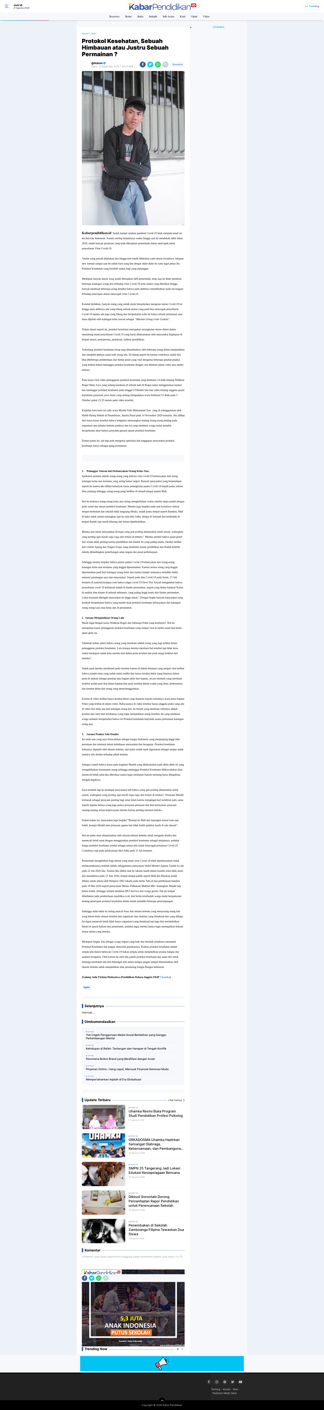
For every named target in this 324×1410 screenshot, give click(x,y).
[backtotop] (162, 1401)
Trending (314, 6)
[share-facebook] (143, 64)
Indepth (153, 16)
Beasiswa (114, 16)
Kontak (226, 1389)
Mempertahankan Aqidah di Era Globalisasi (113, 1079)
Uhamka (165, 977)
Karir (182, 16)
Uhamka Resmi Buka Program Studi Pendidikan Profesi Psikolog (156, 1113)
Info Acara (168, 16)
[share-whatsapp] (158, 64)
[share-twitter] (150, 64)
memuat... (88, 1012)
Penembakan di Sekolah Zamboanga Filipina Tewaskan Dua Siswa (156, 1229)
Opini (194, 16)
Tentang (215, 1389)
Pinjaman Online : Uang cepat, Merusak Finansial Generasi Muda (127, 1069)
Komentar (177, 64)
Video (206, 16)
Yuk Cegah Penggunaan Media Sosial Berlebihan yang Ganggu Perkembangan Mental (126, 1036)
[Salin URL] (165, 64)
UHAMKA (218, 27)
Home (85, 33)
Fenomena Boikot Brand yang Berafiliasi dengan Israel (120, 1058)
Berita (128, 16)
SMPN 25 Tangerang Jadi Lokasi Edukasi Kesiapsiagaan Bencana (154, 1170)
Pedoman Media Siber (224, 1393)
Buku (140, 16)
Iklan (235, 1389)
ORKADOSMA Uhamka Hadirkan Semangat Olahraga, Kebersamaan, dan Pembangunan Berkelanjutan (156, 1144)
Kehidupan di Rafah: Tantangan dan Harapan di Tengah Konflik (126, 1048)
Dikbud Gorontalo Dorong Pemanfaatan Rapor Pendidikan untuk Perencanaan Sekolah (154, 1201)
